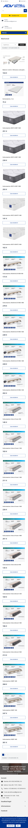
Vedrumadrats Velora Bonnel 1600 (12, 652)
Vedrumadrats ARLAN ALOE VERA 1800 (13, 302)
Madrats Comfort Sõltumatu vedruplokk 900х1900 (14, 70)
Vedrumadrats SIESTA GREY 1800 (12, 186)
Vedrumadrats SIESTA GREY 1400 (12, 157)
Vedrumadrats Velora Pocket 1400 (12, 477)
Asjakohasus (9, 45)
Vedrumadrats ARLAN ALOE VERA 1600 (13, 332)
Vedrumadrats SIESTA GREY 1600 (12, 128)
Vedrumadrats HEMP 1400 (10, 681)
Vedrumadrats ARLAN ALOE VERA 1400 (13, 361)
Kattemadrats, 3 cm (8, 99)
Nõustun (10, 826)
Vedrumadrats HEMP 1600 (10, 739)
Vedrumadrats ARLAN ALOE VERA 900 (13, 273)
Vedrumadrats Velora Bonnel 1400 (12, 623)
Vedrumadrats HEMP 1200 (10, 710)
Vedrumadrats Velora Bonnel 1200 (12, 594)
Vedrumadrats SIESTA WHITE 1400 (12, 215)
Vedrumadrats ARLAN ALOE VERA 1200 (13, 390)
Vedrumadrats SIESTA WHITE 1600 (12, 244)
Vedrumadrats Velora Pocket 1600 (12, 506)
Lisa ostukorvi (14, 77)
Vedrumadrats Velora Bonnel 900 (12, 564)
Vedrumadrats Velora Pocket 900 (12, 419)
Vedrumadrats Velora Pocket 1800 (12, 535)
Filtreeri (22, 44)
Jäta (18, 826)
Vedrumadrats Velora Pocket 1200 (12, 448)
